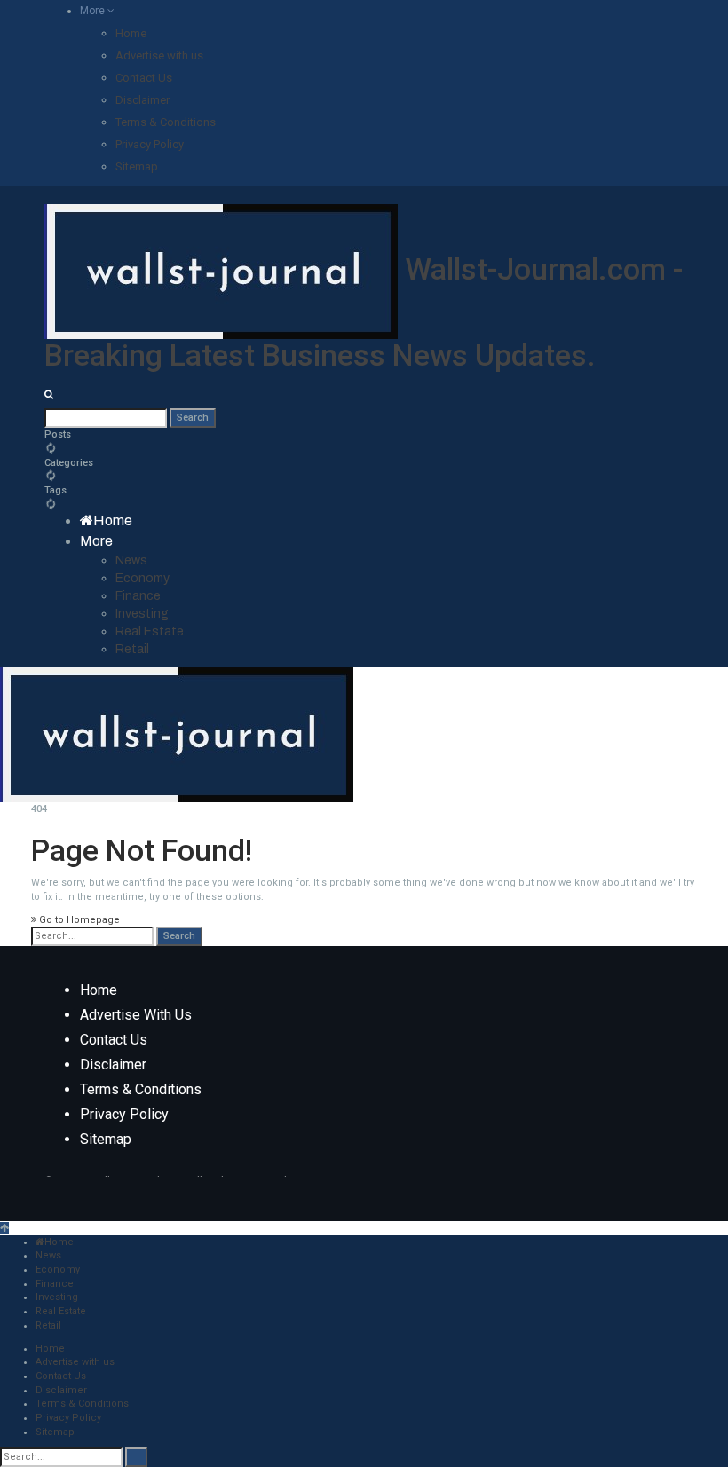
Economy (142, 578)
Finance (138, 596)
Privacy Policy (149, 144)
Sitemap (136, 166)
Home (130, 33)
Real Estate (149, 631)
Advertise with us (159, 55)
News (131, 560)
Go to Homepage (78, 920)
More (93, 10)
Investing (142, 613)
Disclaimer (142, 99)
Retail (132, 649)
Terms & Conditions (165, 122)
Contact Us (143, 77)
